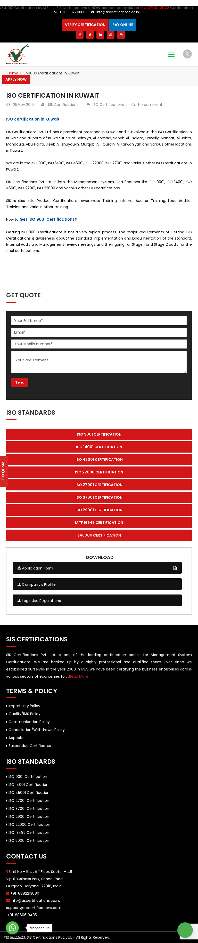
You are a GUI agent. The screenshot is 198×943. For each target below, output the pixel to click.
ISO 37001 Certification (28, 808)
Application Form (37, 568)
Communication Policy (28, 721)
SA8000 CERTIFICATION (99, 535)
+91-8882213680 (72, 12)
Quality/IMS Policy (23, 713)
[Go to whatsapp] (12, 927)
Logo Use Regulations (41, 600)
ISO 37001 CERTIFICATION (99, 497)
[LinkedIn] (100, 35)
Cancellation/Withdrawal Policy (36, 729)
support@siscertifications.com (33, 907)
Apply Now (16, 79)
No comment (150, 104)
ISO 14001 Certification (27, 784)
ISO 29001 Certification (28, 816)
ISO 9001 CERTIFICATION (99, 434)
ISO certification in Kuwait (33, 119)
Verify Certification (85, 24)
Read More (78, 676)
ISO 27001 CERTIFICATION (99, 484)
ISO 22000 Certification (28, 824)
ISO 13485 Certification (28, 832)
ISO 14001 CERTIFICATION (99, 446)
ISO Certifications (108, 104)
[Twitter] (90, 35)
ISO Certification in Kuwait (53, 95)
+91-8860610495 (21, 914)
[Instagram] (121, 35)
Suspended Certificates (29, 745)
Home (12, 73)
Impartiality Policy (23, 705)
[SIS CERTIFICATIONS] (17, 53)
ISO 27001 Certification (28, 800)
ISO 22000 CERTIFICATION (99, 472)
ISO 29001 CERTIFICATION (99, 510)
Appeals (15, 737)
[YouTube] (110, 35)
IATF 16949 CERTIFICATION (99, 522)
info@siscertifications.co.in (117, 12)
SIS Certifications (63, 104)
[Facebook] (80, 35)
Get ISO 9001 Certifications (47, 219)
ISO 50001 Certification (28, 840)
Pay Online (122, 24)
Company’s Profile (38, 584)
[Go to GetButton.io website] (12, 937)
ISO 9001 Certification (27, 776)
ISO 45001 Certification (28, 792)
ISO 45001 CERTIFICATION (99, 459)
